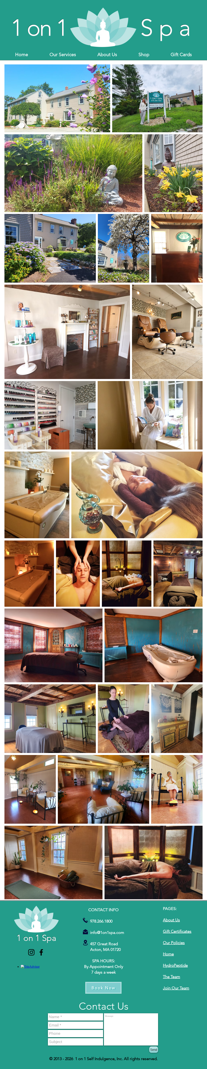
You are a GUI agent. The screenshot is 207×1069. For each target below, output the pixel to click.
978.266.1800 (97, 921)
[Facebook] (41, 952)
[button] (63, 54)
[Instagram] (31, 952)
